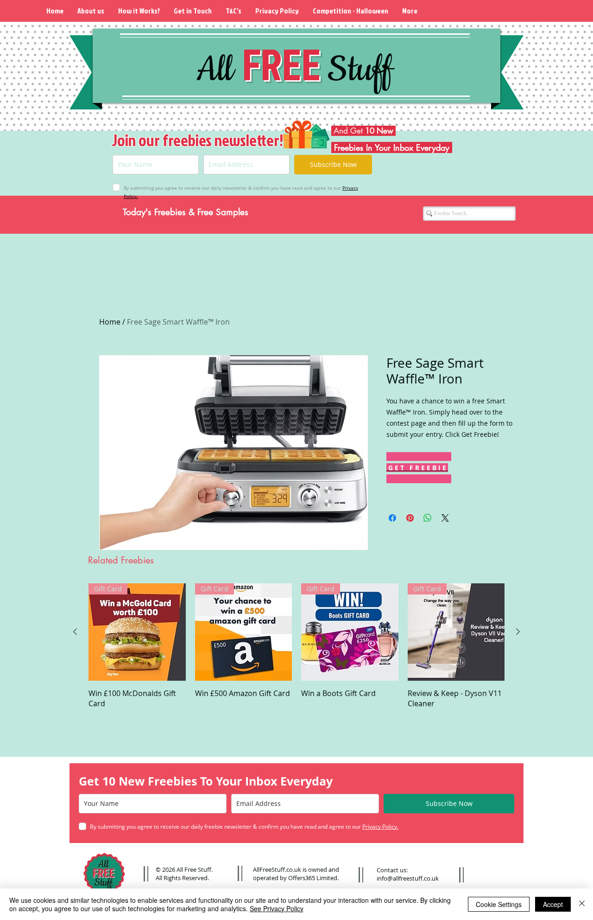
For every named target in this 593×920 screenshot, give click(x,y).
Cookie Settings (499, 904)
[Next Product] (518, 631)
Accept (553, 904)
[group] (296, 646)
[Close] (581, 904)
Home (109, 322)
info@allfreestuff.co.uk (408, 878)
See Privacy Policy (276, 908)
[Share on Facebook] (392, 518)
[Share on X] (445, 518)
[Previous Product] (75, 631)
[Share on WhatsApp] (427, 518)
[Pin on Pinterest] (410, 518)
